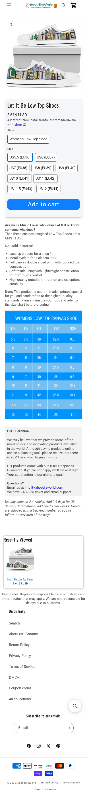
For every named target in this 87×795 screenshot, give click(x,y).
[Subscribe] (68, 728)
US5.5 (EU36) (20, 157)
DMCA (14, 677)
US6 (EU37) (46, 157)
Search (14, 623)
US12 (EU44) (48, 189)
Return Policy (19, 645)
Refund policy (49, 782)
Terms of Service (22, 667)
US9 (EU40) (67, 168)
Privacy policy (71, 782)
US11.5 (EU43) (20, 189)
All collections (20, 699)
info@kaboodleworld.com (44, 488)
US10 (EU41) (19, 178)
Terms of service (45, 789)
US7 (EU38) (18, 168)
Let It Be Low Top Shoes (20, 579)
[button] (9, 5)
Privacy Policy (20, 656)
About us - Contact (23, 634)
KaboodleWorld (26, 782)
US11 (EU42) (45, 178)
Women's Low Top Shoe (28, 139)
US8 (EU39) (42, 168)
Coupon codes (20, 688)
